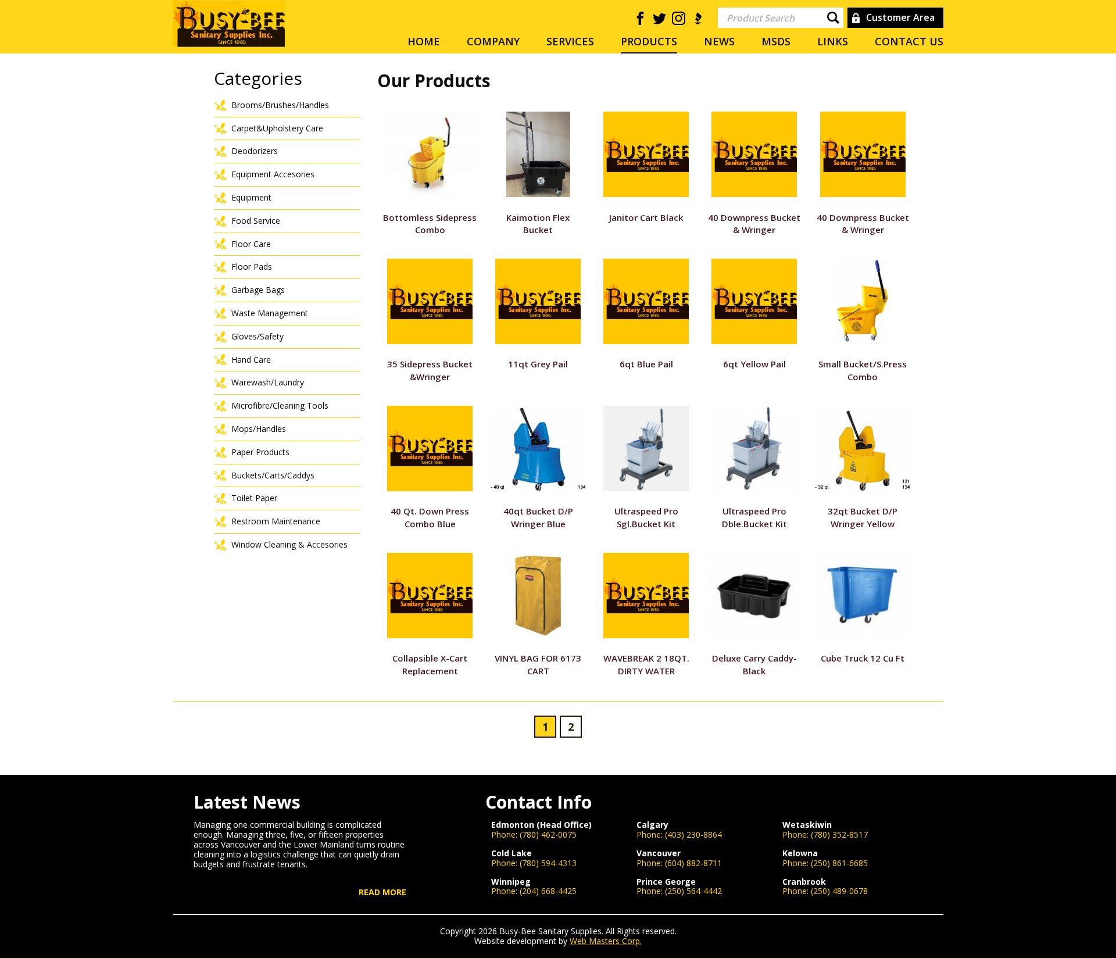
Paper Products (260, 451)
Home (423, 41)
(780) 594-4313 (548, 862)
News (719, 41)
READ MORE (382, 893)
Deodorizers (254, 150)
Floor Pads (251, 266)
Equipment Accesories (272, 174)
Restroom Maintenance (275, 521)
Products (649, 41)
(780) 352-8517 (839, 834)
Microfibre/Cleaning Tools (279, 405)
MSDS (776, 41)
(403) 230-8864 (693, 834)
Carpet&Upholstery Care (277, 128)
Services (570, 41)
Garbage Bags (258, 289)
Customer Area (900, 17)
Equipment (251, 197)
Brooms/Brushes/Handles (280, 104)
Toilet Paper (254, 497)
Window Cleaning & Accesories (289, 544)
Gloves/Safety (257, 336)
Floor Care (251, 243)
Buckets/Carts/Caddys (272, 475)
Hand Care (251, 359)
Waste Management (269, 313)
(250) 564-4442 (693, 890)
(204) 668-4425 (548, 890)
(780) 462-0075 (548, 834)
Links (832, 41)
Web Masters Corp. (606, 940)
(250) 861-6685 (839, 862)
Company (493, 41)
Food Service (255, 220)
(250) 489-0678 (839, 890)
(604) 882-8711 (693, 862)
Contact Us (909, 41)
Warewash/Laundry (267, 382)
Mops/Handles (258, 428)
